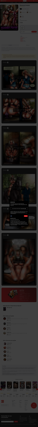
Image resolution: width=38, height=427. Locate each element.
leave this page (23, 208)
